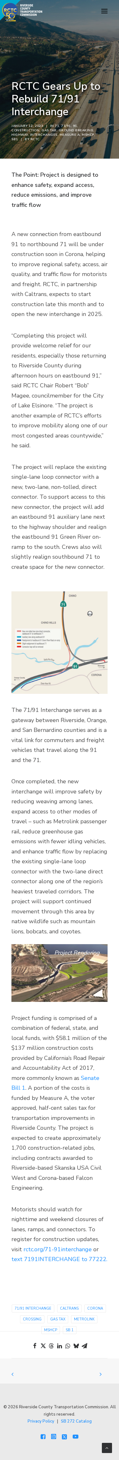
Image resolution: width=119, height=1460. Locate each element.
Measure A (70, 135)
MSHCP (88, 135)
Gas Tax (49, 130)
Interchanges (43, 135)
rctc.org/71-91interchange (57, 1249)
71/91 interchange (33, 1308)
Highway (19, 135)
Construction (25, 130)
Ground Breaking (76, 130)
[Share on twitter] (43, 1346)
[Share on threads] (51, 1346)
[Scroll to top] (107, 1447)
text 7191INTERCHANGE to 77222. (59, 1259)
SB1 (14, 139)
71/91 (66, 126)
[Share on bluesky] (76, 1346)
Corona (95, 1308)
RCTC (35, 139)
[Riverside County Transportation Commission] (21, 11)
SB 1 (70, 1330)
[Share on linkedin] (59, 1346)
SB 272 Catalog (76, 1421)
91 (75, 126)
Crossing (32, 1319)
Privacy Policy (41, 1421)
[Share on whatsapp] (68, 1346)
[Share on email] (84, 1346)
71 (57, 126)
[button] (104, 11)
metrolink (84, 1319)
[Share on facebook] (35, 1346)
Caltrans (69, 1308)
